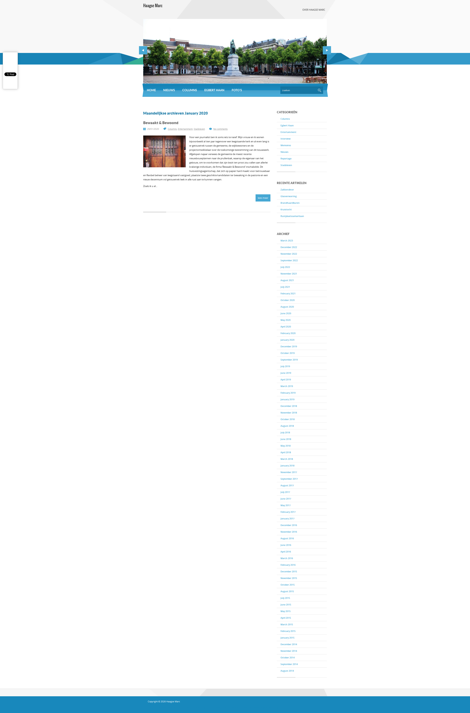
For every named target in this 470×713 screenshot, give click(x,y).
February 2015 (288, 631)
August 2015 (287, 591)
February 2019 (288, 392)
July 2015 (285, 598)
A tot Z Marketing (166, 704)
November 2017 (289, 472)
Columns (189, 90)
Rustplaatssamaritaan (292, 216)
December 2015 (289, 571)
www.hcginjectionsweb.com (229, 707)
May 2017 (286, 505)
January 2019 (287, 399)
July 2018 (285, 432)
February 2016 (288, 564)
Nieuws (169, 90)
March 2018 (287, 459)
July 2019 (285, 366)
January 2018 (287, 465)
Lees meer (263, 197)
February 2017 (288, 512)
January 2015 (287, 637)
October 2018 (288, 419)
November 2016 (289, 531)
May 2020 (286, 320)
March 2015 (287, 624)
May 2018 (286, 445)
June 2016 (286, 545)
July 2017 (285, 492)
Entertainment (288, 132)
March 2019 (287, 386)
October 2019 (288, 353)
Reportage (286, 158)
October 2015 (288, 584)
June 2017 (286, 498)
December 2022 (289, 247)
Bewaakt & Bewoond (160, 123)
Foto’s (237, 90)
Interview (286, 138)
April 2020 (286, 326)
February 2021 (288, 293)
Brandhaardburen (290, 202)
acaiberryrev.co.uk (204, 707)
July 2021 (285, 286)
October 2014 (288, 657)
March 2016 (287, 558)
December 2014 (289, 644)
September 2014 (289, 664)
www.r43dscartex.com (172, 707)
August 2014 (287, 670)
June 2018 (286, 439)
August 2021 (287, 280)
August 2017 (287, 485)
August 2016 (287, 538)
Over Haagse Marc (313, 9)
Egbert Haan (214, 90)
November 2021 (289, 273)
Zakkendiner (287, 189)
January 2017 (287, 518)
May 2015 (286, 611)
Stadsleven (286, 165)
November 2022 (289, 253)
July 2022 (285, 267)
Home (151, 90)
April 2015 (286, 617)
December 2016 (289, 525)
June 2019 (286, 373)
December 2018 (289, 406)
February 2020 (288, 333)
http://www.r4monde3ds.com (263, 707)
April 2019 (286, 379)
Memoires (286, 145)
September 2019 (289, 359)
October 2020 (288, 300)
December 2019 (289, 346)
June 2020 (286, 313)
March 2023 (287, 240)
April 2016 (286, 551)
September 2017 (289, 478)
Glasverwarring (289, 196)
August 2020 (287, 306)
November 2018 (289, 412)
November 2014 (289, 651)
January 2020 (287, 339)
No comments (220, 129)
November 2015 (289, 578)
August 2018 (287, 425)
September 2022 (289, 260)
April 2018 (286, 452)
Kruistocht (286, 209)
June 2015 (286, 604)
